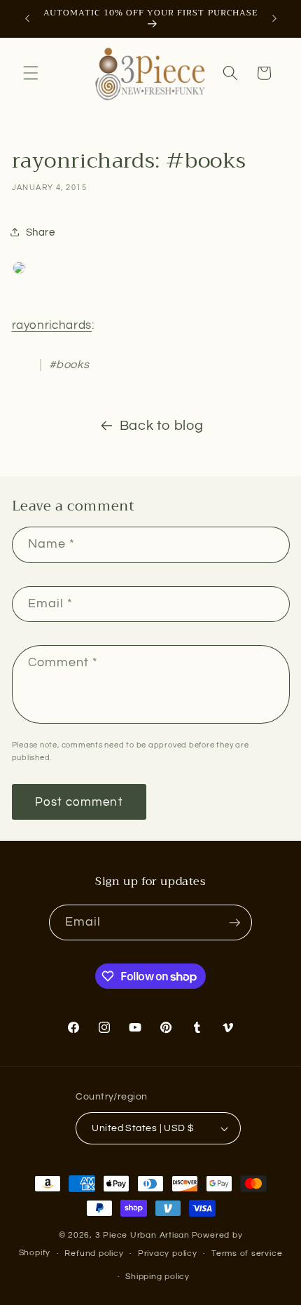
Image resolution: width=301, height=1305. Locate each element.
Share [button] (40, 232)
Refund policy (93, 1253)
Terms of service (246, 1253)
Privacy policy (167, 1253)
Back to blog (162, 426)
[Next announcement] (274, 19)
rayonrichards (52, 325)
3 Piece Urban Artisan (142, 1235)
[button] (31, 73)
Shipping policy (157, 1276)
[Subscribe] (234, 923)
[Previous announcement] (27, 19)
